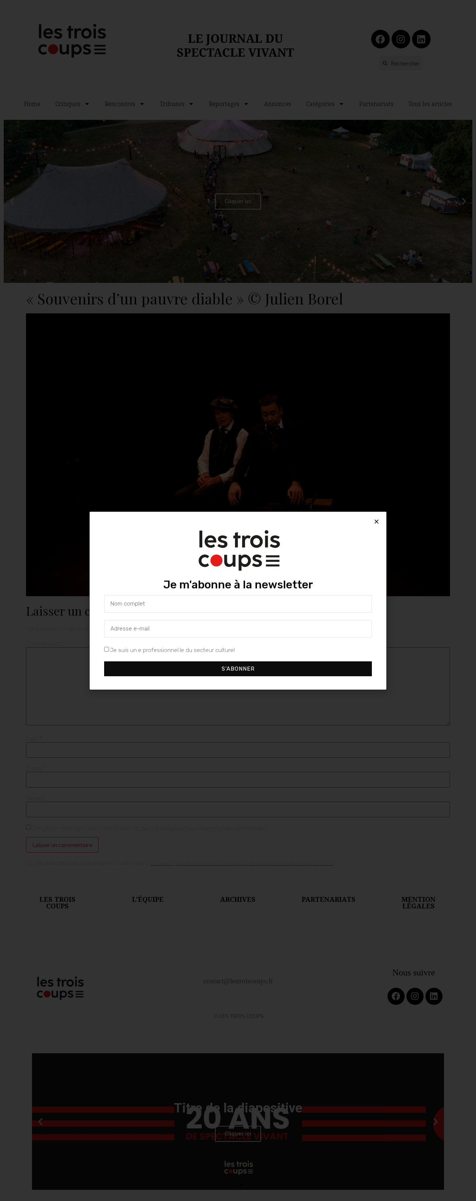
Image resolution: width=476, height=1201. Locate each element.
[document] (238, 600)
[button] (376, 521)
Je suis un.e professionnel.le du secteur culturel (172, 649)
